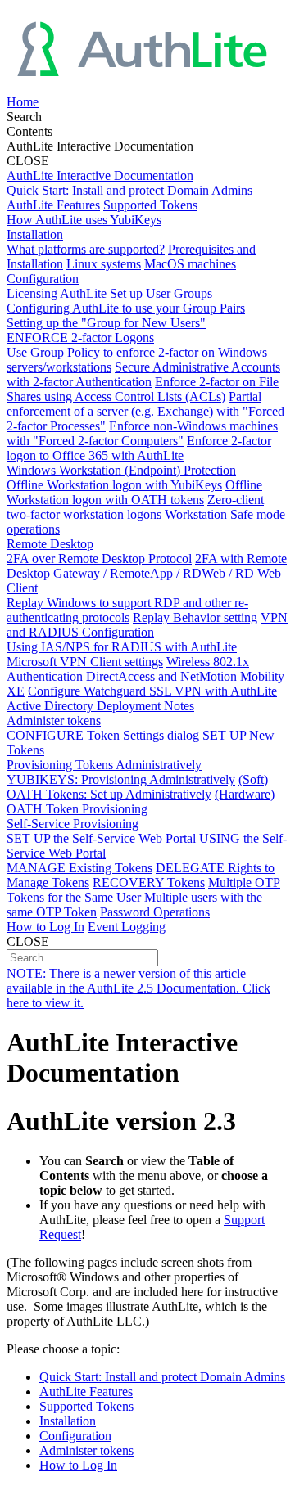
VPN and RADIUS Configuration (147, 624)
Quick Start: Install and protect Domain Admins (129, 190)
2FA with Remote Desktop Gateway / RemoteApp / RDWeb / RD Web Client (147, 573)
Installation (35, 234)
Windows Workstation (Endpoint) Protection (121, 470)
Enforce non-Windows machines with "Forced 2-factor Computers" (142, 433)
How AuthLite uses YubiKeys (84, 220)
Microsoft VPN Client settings (85, 662)
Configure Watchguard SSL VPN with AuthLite (152, 691)
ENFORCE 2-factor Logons (80, 337)
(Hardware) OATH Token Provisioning (141, 801)
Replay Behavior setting (195, 617)
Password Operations (155, 912)
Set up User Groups (161, 293)
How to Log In (45, 927)
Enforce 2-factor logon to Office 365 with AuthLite (139, 448)
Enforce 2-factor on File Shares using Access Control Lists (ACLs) (143, 389)
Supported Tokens (150, 205)
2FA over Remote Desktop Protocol (99, 558)
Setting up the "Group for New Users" (106, 323)
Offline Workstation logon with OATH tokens (134, 492)
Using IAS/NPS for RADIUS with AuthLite (122, 647)
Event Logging (127, 927)
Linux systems (103, 264)
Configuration (43, 279)
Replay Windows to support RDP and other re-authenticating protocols (127, 610)
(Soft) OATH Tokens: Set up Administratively (137, 786)
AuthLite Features (53, 205)
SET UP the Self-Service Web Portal (101, 838)
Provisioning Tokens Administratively (104, 765)
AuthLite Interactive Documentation (100, 175)
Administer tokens (54, 720)
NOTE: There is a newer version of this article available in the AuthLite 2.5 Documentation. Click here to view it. (138, 988)
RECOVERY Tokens (149, 882)
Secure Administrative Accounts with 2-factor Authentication (143, 374)
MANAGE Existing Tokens (79, 868)
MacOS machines (190, 264)
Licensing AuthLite (57, 293)
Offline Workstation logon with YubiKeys (114, 485)
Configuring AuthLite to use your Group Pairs (126, 308)
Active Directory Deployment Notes (100, 706)
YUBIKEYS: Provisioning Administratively (121, 779)
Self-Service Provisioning (72, 824)
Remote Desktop (50, 544)
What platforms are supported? (86, 249)
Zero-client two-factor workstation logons (135, 507)
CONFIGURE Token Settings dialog (103, 735)
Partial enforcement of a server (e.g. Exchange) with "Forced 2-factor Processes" (145, 411)
